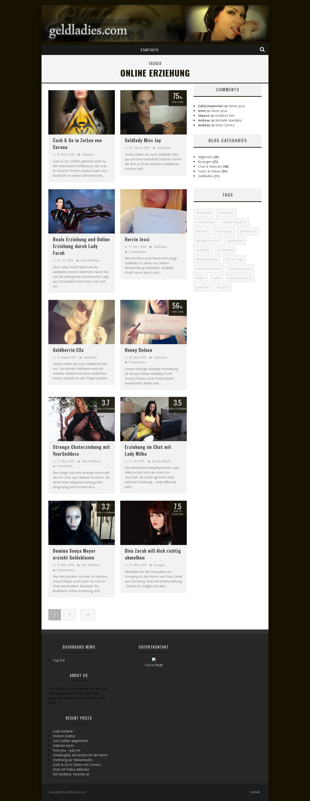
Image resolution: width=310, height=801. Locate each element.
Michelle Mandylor (228, 120)
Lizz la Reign (154, 665)
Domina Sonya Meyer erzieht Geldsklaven (74, 554)
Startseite (149, 49)
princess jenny (240, 269)
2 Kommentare (137, 252)
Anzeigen (159, 565)
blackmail (204, 213)
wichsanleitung (240, 278)
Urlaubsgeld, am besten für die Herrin (80, 755)
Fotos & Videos (209, 171)
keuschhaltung (207, 259)
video (217, 278)
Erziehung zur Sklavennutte (72, 760)
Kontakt (255, 792)
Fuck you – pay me (67, 750)
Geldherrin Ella (68, 349)
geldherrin (248, 231)
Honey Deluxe (139, 349)
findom (202, 231)
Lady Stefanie (63, 731)
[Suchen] (262, 50)
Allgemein (88, 154)
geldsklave (225, 250)
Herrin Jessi (137, 239)
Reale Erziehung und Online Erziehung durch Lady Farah (81, 246)
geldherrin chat (208, 241)
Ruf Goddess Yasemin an (71, 774)
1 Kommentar (65, 466)
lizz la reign (234, 259)
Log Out (59, 660)
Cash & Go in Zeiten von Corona (77, 764)
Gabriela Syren (63, 745)
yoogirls (223, 287)
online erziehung (209, 269)
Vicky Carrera (224, 125)
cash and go (206, 222)
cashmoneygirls (234, 222)
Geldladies (164, 147)
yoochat (203, 287)
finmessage (223, 231)
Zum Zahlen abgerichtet (70, 741)
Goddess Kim (225, 115)
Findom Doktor (64, 736)
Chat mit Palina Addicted (71, 769)
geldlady (203, 250)
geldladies (235, 241)
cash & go (226, 213)
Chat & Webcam (90, 260)
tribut (201, 278)
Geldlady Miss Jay (143, 140)
